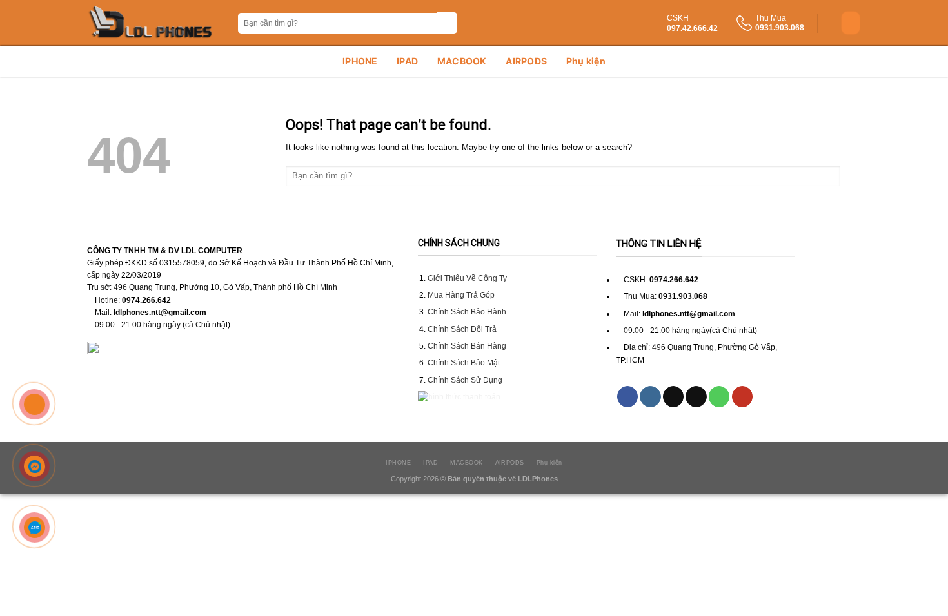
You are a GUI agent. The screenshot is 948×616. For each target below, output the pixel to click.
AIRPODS (526, 60)
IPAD (407, 60)
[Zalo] (34, 527)
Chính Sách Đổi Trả (462, 329)
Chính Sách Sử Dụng (465, 380)
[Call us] (719, 396)
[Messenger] (34, 465)
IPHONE (360, 60)
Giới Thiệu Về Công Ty (467, 278)
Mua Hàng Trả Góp (461, 295)
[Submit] (447, 23)
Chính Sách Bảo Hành (467, 311)
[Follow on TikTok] (673, 396)
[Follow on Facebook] (627, 396)
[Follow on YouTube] (742, 396)
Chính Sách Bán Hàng (467, 346)
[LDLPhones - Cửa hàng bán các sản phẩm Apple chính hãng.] (151, 23)
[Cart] (850, 23)
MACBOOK (462, 60)
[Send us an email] (696, 396)
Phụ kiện (586, 60)
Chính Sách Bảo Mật (464, 362)
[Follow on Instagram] (650, 396)
